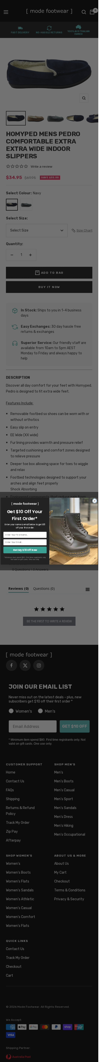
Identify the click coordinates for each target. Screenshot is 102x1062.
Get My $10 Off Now (25, 550)
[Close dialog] (94, 501)
